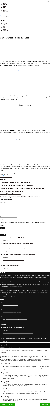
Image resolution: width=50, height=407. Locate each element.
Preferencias (7, 389)
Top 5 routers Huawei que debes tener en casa (13, 260)
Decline (3, 404)
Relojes (4, 10)
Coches (4, 6)
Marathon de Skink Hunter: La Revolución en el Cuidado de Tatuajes (18, 243)
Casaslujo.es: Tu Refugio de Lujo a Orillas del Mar (15, 182)
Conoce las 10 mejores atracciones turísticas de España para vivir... (20, 197)
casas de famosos (4, 176)
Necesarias (7, 363)
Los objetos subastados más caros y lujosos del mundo (15, 319)
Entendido (41, 350)
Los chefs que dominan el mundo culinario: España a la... (17, 185)
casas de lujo (12, 176)
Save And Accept (45, 404)
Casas (4, 3)
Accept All (11, 404)
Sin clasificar (7, 396)
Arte (4, 1)
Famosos (5, 4)
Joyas (4, 9)
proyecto (4, 96)
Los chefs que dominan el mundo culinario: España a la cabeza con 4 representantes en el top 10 (24, 248)
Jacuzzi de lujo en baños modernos (10, 194)
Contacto (5, 345)
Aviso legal (5, 344)
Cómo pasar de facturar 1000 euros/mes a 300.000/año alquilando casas (22, 188)
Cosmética (5, 11)
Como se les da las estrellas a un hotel (11, 191)
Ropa (4, 7)
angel (2, 40)
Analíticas (6, 381)
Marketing (6, 372)
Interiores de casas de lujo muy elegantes (12, 312)
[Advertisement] (25, 50)
